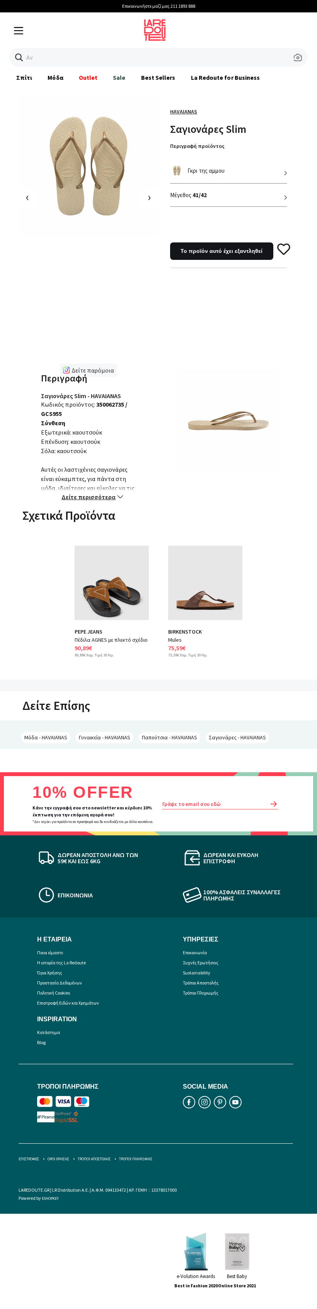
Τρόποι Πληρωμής (200, 993)
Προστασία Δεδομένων (59, 983)
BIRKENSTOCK (185, 631)
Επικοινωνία (195, 952)
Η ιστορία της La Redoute (61, 962)
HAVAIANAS (183, 111)
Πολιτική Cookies (53, 993)
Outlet (88, 77)
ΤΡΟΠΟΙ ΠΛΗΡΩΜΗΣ (135, 1158)
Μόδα (55, 77)
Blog (41, 1042)
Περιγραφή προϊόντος (197, 146)
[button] (19, 57)
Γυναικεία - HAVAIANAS (104, 737)
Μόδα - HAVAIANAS (45, 737)
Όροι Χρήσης (49, 973)
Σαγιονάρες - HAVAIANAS (237, 737)
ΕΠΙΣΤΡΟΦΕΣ (29, 1158)
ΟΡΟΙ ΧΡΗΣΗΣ (58, 1158)
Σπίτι (24, 77)
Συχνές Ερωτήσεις (200, 962)
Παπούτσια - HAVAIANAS (169, 737)
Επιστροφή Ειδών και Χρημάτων (68, 1003)
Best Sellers (158, 77)
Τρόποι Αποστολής (201, 983)
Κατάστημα (48, 1032)
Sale (119, 77)
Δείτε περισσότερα (88, 497)
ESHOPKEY (50, 1198)
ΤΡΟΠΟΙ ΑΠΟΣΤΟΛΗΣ (94, 1158)
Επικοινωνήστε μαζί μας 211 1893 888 (158, 6)
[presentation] (28, 198)
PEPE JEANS (88, 631)
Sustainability (196, 973)
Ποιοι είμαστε (50, 952)
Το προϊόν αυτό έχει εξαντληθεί (221, 251)
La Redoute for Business (225, 77)
